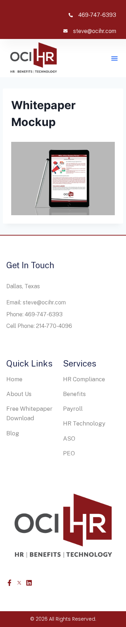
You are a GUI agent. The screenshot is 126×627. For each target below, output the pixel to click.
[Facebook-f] (9, 583)
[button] (114, 58)
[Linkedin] (29, 583)
